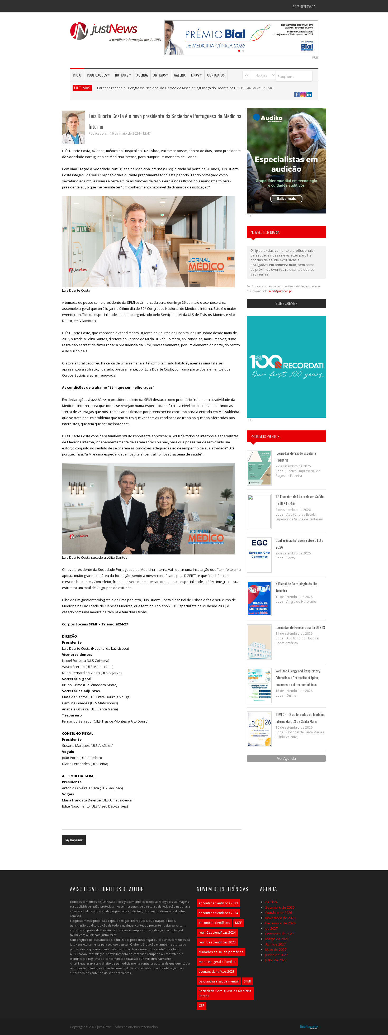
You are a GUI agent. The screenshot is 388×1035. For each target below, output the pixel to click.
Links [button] (195, 75)
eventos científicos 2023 (217, 971)
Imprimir (76, 840)
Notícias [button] (121, 75)
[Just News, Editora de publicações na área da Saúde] (116, 33)
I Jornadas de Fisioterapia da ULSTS (300, 627)
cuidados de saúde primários (221, 952)
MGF (238, 922)
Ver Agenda (286, 758)
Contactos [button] (216, 75)
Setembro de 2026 (279, 907)
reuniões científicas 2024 (217, 932)
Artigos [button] (159, 75)
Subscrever (286, 303)
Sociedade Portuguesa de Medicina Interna (225, 993)
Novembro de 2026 (280, 917)
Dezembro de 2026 (280, 923)
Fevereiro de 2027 (279, 933)
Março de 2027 (276, 939)
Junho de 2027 (276, 954)
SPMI (247, 981)
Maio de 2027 (275, 949)
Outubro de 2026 (278, 912)
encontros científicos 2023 (218, 903)
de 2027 (271, 928)
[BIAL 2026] (241, 37)
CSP (201, 1005)
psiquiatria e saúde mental (219, 981)
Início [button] (77, 75)
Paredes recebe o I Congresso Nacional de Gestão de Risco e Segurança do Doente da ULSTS (170, 88)
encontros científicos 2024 (218, 913)
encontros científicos (214, 922)
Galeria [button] (180, 75)
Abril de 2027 (275, 944)
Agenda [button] (142, 75)
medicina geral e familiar (217, 962)
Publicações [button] (97, 75)
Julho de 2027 (275, 960)
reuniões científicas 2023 (217, 942)
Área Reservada (304, 6)
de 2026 (271, 902)
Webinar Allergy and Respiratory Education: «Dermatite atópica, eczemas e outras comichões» (298, 677)
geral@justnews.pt (280, 291)
